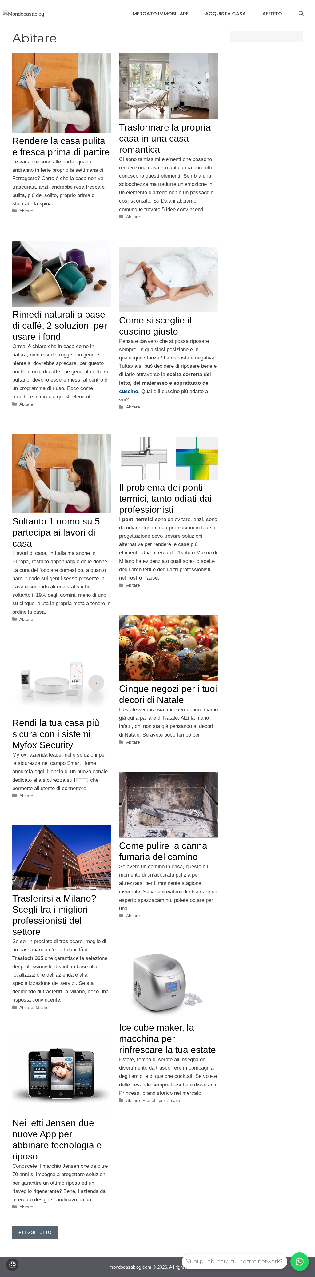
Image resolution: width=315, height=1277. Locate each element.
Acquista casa (225, 13)
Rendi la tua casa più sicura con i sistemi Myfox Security (55, 734)
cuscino (128, 391)
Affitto (272, 13)
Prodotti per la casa (161, 1100)
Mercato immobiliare (161, 13)
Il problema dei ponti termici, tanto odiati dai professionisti (165, 498)
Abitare (26, 210)
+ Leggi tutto (34, 1232)
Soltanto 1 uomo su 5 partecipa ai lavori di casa (56, 532)
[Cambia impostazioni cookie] (12, 1265)
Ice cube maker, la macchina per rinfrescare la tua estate (167, 1038)
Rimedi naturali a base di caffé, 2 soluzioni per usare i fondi (59, 325)
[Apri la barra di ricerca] (301, 14)
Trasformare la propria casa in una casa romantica (165, 138)
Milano (42, 1007)
